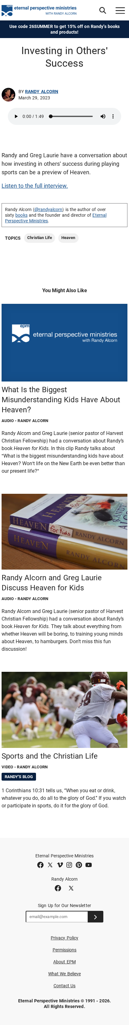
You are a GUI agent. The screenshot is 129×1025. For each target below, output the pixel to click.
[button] (102, 10)
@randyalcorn (48, 209)
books (21, 215)
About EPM (64, 961)
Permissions (65, 949)
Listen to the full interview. (35, 185)
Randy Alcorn (41, 91)
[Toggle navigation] (120, 10)
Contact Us (65, 985)
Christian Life (39, 237)
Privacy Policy (64, 937)
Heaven (68, 237)
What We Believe (64, 973)
